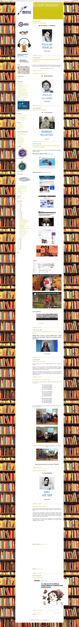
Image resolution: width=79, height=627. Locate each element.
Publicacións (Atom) (40, 614)
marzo (20, 217)
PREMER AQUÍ (47, 607)
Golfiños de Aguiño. (21, 138)
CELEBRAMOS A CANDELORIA (41, 379)
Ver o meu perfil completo (21, 198)
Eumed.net (19, 190)
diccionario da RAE (21, 119)
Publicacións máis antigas (57, 612)
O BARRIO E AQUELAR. (39, 506)
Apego (19, 78)
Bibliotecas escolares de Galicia (23, 97)
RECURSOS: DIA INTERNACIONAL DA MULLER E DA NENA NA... (24, 226)
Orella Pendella (20, 77)
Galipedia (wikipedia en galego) (23, 94)
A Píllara (19, 136)
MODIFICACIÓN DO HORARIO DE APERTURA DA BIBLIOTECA (24, 221)
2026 (19, 202)
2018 (19, 211)
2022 (19, 206)
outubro (20, 212)
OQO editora (20, 123)
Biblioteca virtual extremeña (22, 189)
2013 (19, 243)
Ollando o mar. (20, 137)
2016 (19, 239)
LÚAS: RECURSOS (38, 577)
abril (20, 216)
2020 (19, 208)
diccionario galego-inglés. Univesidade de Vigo (22, 117)
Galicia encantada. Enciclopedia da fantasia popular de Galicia (23, 93)
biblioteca (20, 197)
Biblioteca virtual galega (21, 88)
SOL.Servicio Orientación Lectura (23, 89)
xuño (20, 213)
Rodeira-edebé (20, 129)
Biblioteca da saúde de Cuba (22, 187)
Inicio (47, 612)
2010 (19, 247)
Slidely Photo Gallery (44, 544)
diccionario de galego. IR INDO (22, 118)
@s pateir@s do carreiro (21, 134)
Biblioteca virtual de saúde (22, 188)
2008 (19, 249)
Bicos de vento (20, 144)
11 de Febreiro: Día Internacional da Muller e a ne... (24, 228)
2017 (19, 238)
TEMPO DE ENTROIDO (39, 361)
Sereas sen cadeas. (21, 139)
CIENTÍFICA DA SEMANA (39, 23)
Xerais (19, 128)
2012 (19, 244)
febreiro (20, 218)
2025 (19, 203)
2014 (19, 242)
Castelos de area (20, 133)
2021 (19, 207)
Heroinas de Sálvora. (21, 140)
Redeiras (19, 135)
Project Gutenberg (21, 193)
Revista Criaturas (20, 82)
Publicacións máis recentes (37, 612)
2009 (19, 248)
